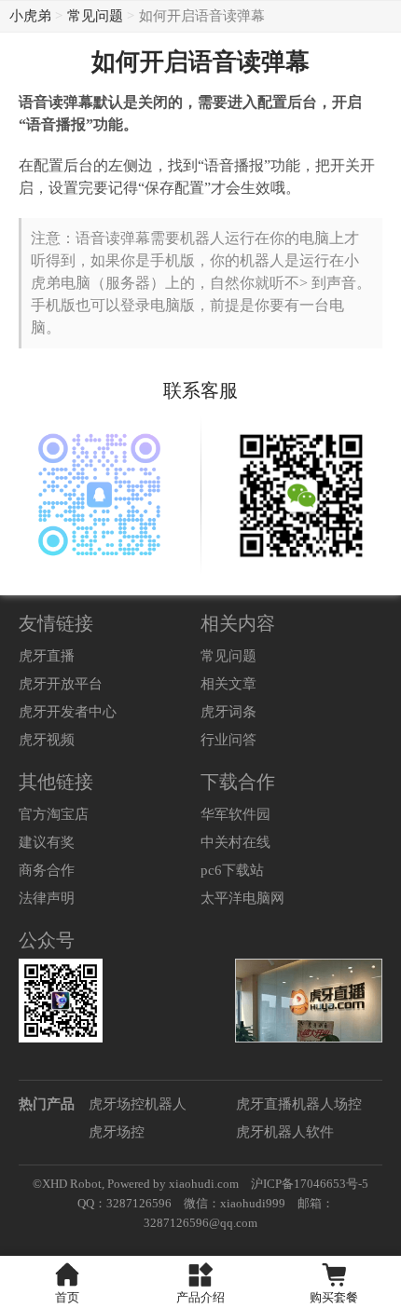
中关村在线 (235, 842)
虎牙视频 (47, 739)
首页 (67, 1297)
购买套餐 (334, 1297)
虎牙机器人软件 (285, 1131)
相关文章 (228, 683)
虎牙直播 (47, 655)
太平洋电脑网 (242, 898)
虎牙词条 (228, 711)
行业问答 (228, 739)
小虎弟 (30, 15)
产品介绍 (200, 1297)
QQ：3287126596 (124, 1203)
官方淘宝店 (54, 814)
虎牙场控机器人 (138, 1104)
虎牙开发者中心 (68, 711)
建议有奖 (47, 842)
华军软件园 (235, 814)
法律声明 (47, 898)
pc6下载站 (232, 870)
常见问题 (95, 15)
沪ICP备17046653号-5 (309, 1184)
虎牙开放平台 (61, 683)
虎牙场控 (117, 1131)
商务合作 (47, 870)
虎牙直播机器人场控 (299, 1104)
